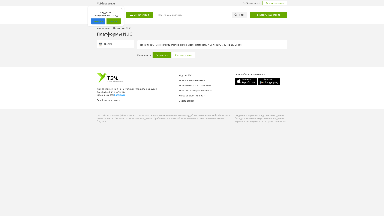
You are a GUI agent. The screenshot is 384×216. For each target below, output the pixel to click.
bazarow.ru (120, 94)
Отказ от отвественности (192, 95)
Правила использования (192, 80)
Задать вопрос (186, 100)
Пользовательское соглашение (195, 85)
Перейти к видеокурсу (108, 100)
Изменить (98, 21)
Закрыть (113, 21)
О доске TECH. (186, 75)
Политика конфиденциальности (195, 90)
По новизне (162, 55)
